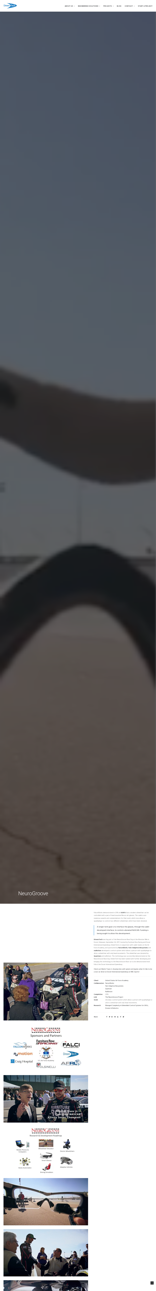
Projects (107, 6)
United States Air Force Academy (116, 980)
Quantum (108, 989)
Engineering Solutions (88, 6)
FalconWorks (109, 983)
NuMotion (108, 991)
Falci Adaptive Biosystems (114, 986)
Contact (129, 6)
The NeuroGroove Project (114, 997)
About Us (69, 6)
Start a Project (145, 6)
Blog (119, 6)
